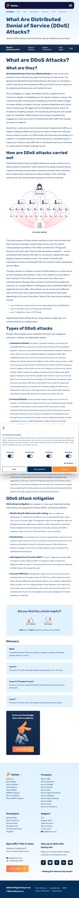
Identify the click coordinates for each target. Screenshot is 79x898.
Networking (34, 12)
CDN (18, 12)
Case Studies (11, 790)
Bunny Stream (47, 787)
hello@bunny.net (50, 832)
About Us (10, 779)
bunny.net (13, 774)
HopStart (10, 832)
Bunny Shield (46, 801)
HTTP (53, 12)
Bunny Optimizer (47, 782)
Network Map (11, 818)
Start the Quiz (21, 749)
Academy (10, 12)
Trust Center (46, 829)
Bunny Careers (12, 784)
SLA (42, 818)
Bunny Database (47, 796)
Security (45, 12)
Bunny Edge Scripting (49, 798)
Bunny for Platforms (49, 807)
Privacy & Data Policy (42, 891)
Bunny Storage (47, 784)
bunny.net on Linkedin (63, 862)
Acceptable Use (54, 888)
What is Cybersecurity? (13, 49)
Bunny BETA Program (15, 798)
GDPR (64, 888)
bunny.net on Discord (70, 862)
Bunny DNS (45, 790)
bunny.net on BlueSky (50, 862)
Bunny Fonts (46, 804)
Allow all (65, 469)
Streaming (63, 12)
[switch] (30, 456)
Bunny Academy (13, 796)
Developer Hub (12, 826)
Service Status (47, 826)
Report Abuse (57, 891)
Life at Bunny (11, 787)
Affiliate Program (13, 793)
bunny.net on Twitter (56, 862)
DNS (25, 12)
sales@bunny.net (15, 858)
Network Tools (11, 823)
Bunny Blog (11, 782)
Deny (14, 469)
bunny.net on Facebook (43, 862)
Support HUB (46, 820)
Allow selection (39, 469)
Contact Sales (15, 869)
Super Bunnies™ (47, 823)
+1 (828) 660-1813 (15, 861)
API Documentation (14, 829)
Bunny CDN (45, 779)
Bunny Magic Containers (51, 793)
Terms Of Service (41, 888)
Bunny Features (12, 820)
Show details (68, 463)
